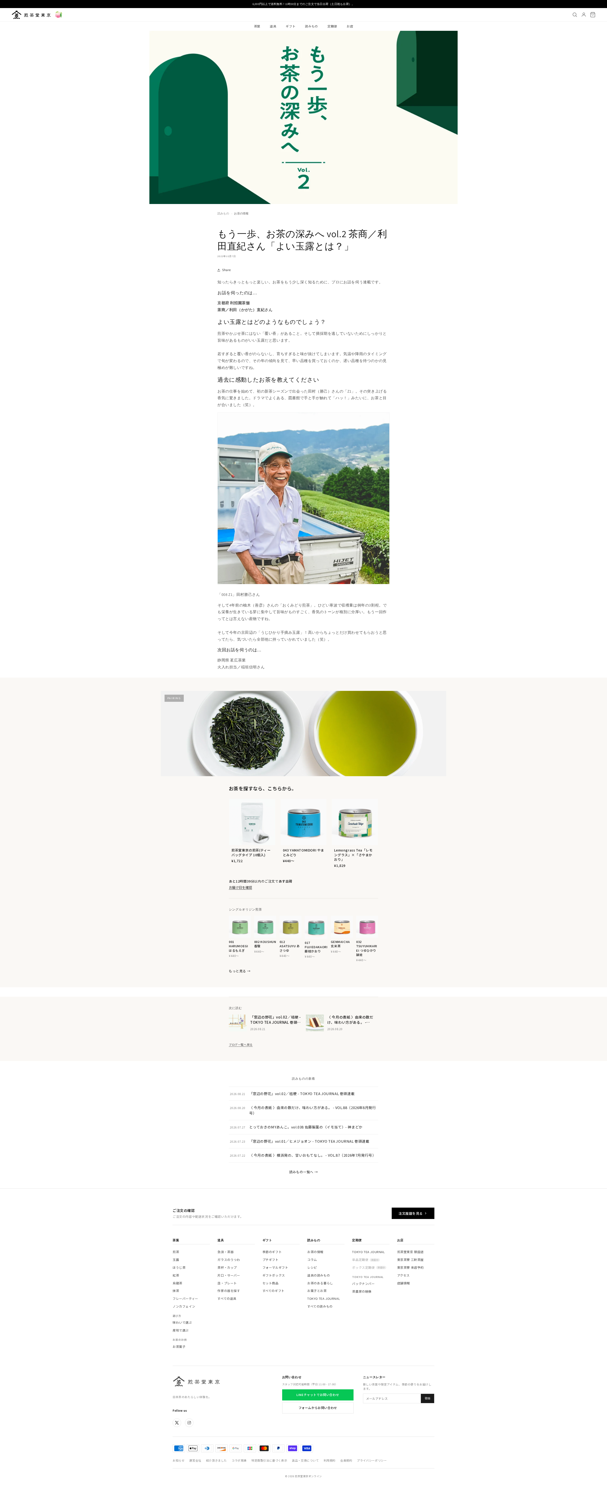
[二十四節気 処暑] (58, 14)
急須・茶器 (225, 1252)
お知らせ (178, 1460)
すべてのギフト (273, 1290)
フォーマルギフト (275, 1267)
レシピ (312, 1267)
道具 (273, 26)
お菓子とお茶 (317, 1290)
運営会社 (195, 1460)
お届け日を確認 (240, 887)
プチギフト (270, 1259)
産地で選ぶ (181, 1330)
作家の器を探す (228, 1290)
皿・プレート (227, 1283)
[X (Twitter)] (177, 1422)
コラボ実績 (239, 1460)
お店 (350, 26)
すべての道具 (226, 1298)
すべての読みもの (320, 1306)
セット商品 (270, 1283)
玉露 (176, 1259)
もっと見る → (239, 971)
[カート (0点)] (593, 15)
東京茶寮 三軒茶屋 (410, 1259)
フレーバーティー (185, 1298)
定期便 (332, 26)
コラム (312, 1259)
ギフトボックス (273, 1275)
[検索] (575, 15)
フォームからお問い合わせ (318, 1407)
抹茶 (176, 1290)
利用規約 (330, 1460)
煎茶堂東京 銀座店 (410, 1252)
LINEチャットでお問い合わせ (317, 1394)
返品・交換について (305, 1460)
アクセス (403, 1275)
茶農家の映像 (362, 1291)
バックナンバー (363, 1283)
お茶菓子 (179, 1346)
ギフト (290, 26)
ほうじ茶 (179, 1267)
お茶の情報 (241, 213)
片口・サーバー (228, 1275)
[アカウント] (584, 15)
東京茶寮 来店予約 (410, 1267)
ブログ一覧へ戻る (241, 1044)
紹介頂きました (216, 1460)
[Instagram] (189, 1422)
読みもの (311, 26)
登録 (427, 1398)
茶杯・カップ (227, 1267)
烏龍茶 (177, 1283)
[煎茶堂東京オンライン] (31, 15)
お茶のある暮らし (320, 1283)
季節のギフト (272, 1252)
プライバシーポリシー (372, 1460)
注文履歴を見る (411, 1213)
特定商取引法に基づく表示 (269, 1460)
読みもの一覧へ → (303, 1171)
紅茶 (176, 1275)
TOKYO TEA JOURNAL (323, 1298)
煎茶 (176, 1252)
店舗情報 (403, 1283)
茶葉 (257, 26)
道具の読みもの (318, 1275)
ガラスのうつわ (228, 1259)
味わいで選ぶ (182, 1322)
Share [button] (226, 270)
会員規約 (346, 1460)
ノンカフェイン (184, 1306)
